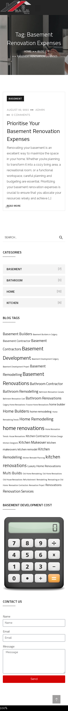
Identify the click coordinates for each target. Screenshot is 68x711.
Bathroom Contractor (46, 383)
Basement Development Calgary (45, 358)
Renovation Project (37, 485)
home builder (57, 404)
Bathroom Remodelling (20, 391)
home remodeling (41, 411)
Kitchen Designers (10, 442)
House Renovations (17, 436)
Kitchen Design (56, 436)
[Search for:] (34, 237)
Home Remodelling (36, 419)
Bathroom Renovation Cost (14, 398)
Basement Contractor (16, 341)
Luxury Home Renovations (44, 466)
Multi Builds (12, 473)
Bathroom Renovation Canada (51, 391)
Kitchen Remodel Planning (34, 457)
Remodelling (41, 479)
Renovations (53, 485)
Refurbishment (29, 479)
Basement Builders (17, 333)
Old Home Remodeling (32, 473)
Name (6, 616)
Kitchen (12, 303)
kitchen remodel (27, 449)
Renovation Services (18, 491)
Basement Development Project (16, 366)
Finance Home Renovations (37, 404)
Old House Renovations (12, 479)
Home (27, 51)
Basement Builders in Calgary (45, 334)
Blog (41, 51)
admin (40, 110)
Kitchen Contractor (37, 436)
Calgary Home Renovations (14, 404)
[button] (37, 8)
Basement (15, 98)
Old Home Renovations (52, 473)
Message (9, 646)
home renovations (23, 428)
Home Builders (16, 411)
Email (6, 631)
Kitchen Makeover (32, 442)
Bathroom (14, 280)
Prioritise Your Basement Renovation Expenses (33, 131)
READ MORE (14, 206)
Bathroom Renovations (43, 398)
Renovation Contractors (18, 485)
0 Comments (21, 115)
